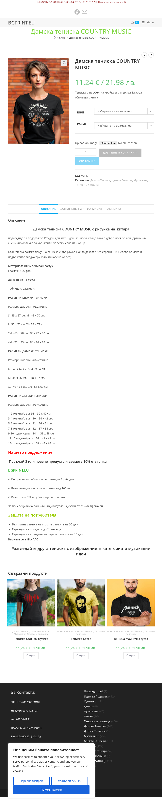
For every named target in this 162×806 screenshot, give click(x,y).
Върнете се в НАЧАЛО (23, 539)
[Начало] (54, 37)
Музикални (140, 180)
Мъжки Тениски (85, 631)
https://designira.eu (90, 506)
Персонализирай (31, 781)
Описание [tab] (48, 209)
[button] (64, 63)
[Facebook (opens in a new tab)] (77, 12)
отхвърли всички (69, 781)
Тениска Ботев (81, 639)
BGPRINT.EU (21, 22)
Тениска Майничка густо (131, 639)
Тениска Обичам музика (31, 639)
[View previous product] (144, 55)
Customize (87, 161)
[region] (51, 770)
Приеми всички (51, 789)
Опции (31, 655)
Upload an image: (87, 143)
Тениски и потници (87, 185)
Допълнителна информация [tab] (81, 209)
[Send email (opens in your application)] (84, 12)
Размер (82, 124)
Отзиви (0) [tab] (114, 209)
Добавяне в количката (120, 152)
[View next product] (151, 55)
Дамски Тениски (100, 180)
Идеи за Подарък (121, 180)
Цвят (80, 112)
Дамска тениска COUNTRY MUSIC (89, 37)
